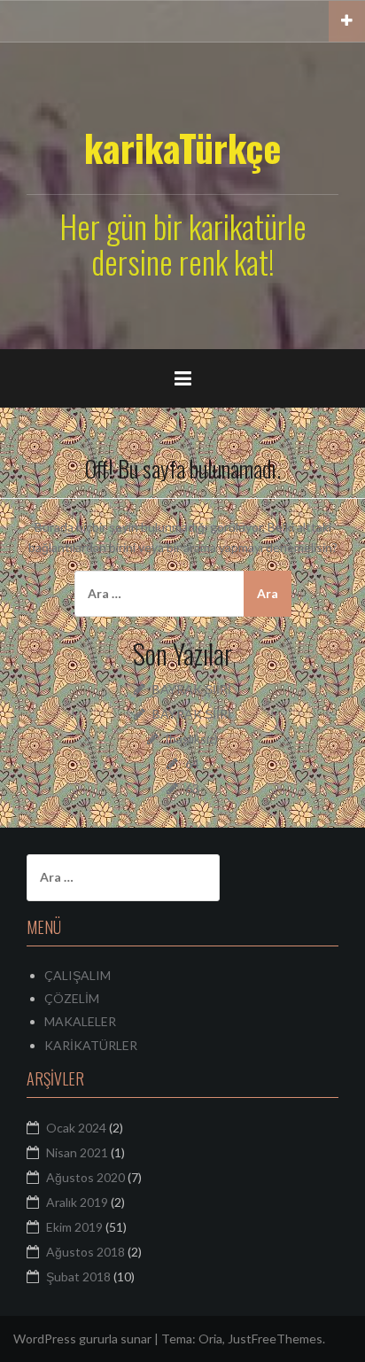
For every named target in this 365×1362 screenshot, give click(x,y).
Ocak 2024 (76, 1127)
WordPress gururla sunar (82, 1338)
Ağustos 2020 (85, 1177)
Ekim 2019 (74, 1226)
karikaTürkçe (182, 147)
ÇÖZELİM (71, 998)
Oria (210, 1338)
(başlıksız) (192, 738)
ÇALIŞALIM (77, 975)
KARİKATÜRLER (90, 1045)
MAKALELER (80, 1021)
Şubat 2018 (78, 1276)
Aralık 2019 (77, 1202)
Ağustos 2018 (85, 1251)
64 (192, 763)
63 (192, 788)
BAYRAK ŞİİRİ (191, 689)
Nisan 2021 (77, 1152)
